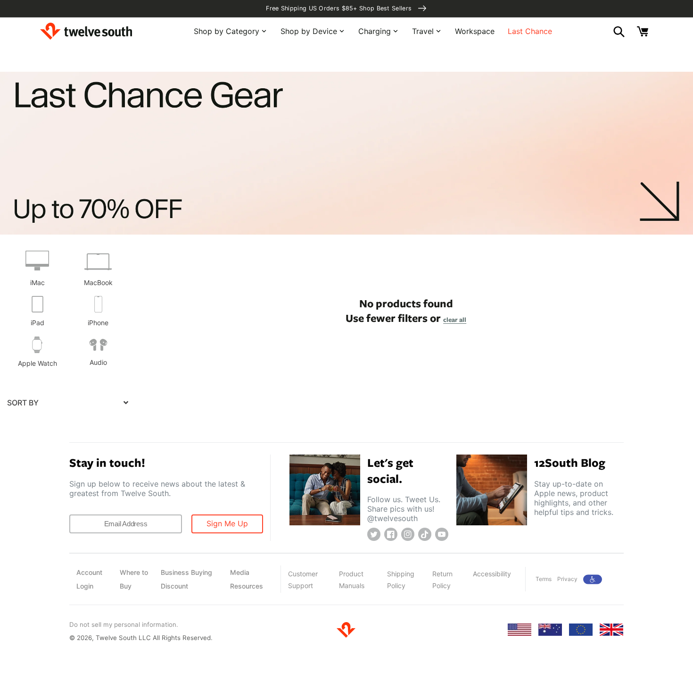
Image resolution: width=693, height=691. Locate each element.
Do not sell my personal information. (123, 624)
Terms (544, 578)
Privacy (567, 578)
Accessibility (492, 574)
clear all (454, 319)
